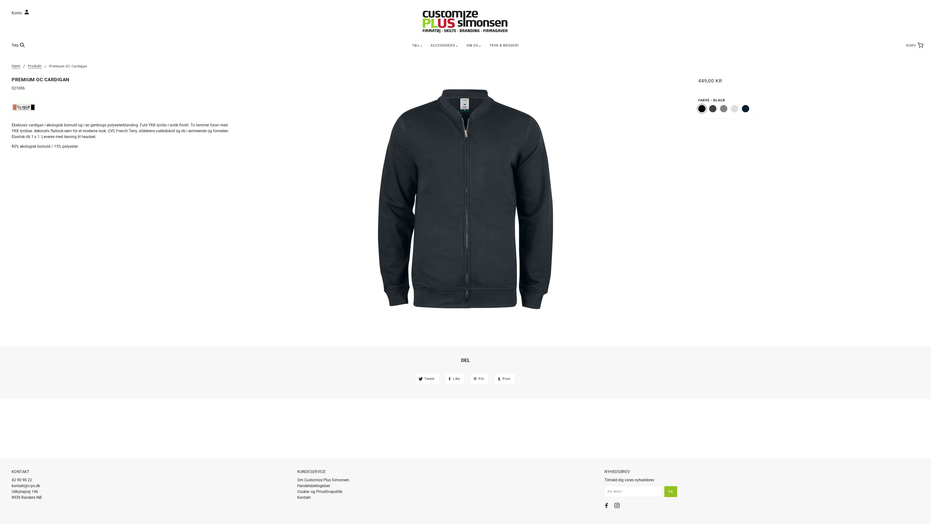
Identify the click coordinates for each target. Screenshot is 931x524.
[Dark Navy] (745, 108)
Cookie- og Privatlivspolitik (319, 491)
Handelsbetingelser (313, 485)
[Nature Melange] (734, 108)
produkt (35, 66)
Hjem (16, 66)
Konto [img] (17, 13)
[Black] (702, 108)
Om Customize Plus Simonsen (323, 480)
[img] (606, 506)
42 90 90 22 (22, 480)
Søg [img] (15, 45)
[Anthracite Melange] (712, 108)
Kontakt (304, 497)
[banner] (465, 21)
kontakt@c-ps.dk (26, 485)
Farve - (711, 100)
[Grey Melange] (723, 108)
